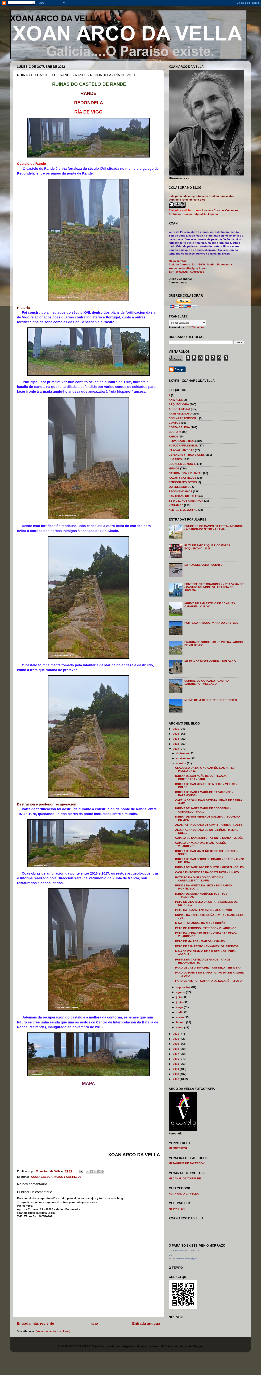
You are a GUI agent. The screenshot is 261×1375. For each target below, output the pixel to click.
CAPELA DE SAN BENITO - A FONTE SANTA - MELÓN (209, 837)
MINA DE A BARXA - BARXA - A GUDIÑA (200, 923)
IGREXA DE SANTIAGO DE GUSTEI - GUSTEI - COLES (209, 867)
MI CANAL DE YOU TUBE (185, 1178)
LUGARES (175, 459)
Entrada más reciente (35, 1323)
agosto (181, 992)
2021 (176, 1033)
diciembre (183, 753)
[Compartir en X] (95, 1171)
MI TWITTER (177, 1208)
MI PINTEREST (178, 1148)
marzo (180, 1017)
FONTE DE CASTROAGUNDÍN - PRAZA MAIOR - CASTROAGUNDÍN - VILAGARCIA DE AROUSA (214, 587)
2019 (176, 1043)
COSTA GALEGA (41, 1176)
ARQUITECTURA (179, 409)
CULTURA (175, 432)
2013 (176, 1074)
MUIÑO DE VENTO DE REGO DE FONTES (210, 700)
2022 (176, 748)
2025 (176, 733)
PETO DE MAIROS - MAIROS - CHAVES (200, 941)
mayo (180, 1007)
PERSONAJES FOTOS (183, 482)
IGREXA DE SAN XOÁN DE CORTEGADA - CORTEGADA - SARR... (201, 777)
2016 (176, 1059)
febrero (181, 1022)
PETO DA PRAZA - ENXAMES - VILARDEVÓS (203, 910)
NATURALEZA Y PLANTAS (185, 473)
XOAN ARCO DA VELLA (55, 18)
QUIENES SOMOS (180, 487)
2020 (176, 1038)
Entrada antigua (146, 1323)
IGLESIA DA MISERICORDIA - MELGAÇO (210, 661)
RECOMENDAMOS (180, 491)
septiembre (183, 987)
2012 (176, 1079)
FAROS (173, 436)
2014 (176, 1069)
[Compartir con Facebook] (99, 1171)
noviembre (183, 758)
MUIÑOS (174, 468)
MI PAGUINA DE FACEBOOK (187, 1163)
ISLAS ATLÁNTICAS (181, 450)
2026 (176, 728)
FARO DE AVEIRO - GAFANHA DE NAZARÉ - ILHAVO (208, 980)
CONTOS (174, 422)
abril (179, 1012)
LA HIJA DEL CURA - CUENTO (203, 564)
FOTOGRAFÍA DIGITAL (183, 445)
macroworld (155, 1346)
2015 (176, 1063)
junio (179, 1002)
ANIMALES (176, 399)
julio (179, 997)
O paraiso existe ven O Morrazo (184, 1250)
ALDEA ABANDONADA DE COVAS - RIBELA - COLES (208, 824)
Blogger (197, 1346)
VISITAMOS (176, 505)
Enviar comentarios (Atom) (53, 1331)
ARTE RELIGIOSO (180, 413)
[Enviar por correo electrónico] (88, 1171)
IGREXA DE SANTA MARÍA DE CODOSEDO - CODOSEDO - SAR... (203, 810)
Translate (198, 327)
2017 (176, 1054)
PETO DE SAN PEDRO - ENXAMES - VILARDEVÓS (206, 946)
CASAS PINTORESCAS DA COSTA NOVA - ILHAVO (207, 872)
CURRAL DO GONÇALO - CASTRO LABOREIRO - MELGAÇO (206, 682)
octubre (181, 763)
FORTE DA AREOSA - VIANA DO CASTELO (211, 622)
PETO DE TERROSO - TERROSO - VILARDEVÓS (205, 928)
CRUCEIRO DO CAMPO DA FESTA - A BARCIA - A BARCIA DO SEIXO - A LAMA (213, 528)
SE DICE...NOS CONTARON (186, 500)
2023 (176, 744)
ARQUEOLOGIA (179, 404)
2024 (176, 739)
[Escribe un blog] (91, 1171)
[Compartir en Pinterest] (102, 1171)
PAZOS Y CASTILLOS (67, 1176)
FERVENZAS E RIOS (182, 441)
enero (180, 1027)
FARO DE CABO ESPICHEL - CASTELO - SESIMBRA (208, 967)
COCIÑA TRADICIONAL (183, 418)
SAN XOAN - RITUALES (184, 496)
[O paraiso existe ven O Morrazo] (170, 1254)
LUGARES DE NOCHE (182, 464)
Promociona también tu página (183, 1258)
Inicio (93, 1323)
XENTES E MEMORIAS (183, 509)
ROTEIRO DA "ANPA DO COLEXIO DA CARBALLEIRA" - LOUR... (199, 879)
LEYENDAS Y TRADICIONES (187, 454)
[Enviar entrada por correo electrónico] (81, 1171)
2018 (176, 1049)
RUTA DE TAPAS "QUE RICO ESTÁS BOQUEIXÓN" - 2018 (207, 547)
